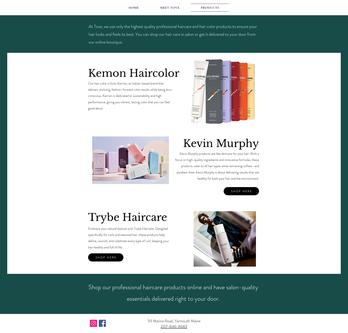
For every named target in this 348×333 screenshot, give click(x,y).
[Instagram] (93, 323)
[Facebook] (102, 323)
